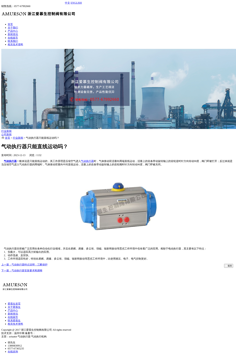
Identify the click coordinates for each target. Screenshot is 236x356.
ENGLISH (76, 2)
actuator (16, 2)
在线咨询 (13, 351)
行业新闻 (6, 131)
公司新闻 (6, 134)
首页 (7, 138)
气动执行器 (10, 161)
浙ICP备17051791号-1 (47, 333)
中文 (67, 2)
